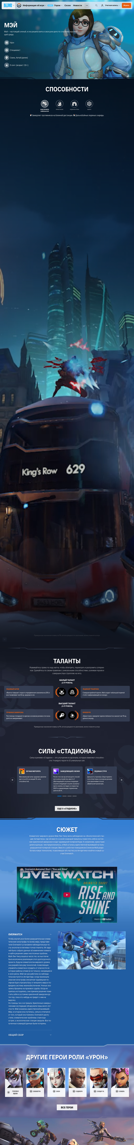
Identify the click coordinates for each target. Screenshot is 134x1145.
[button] (126, 5)
